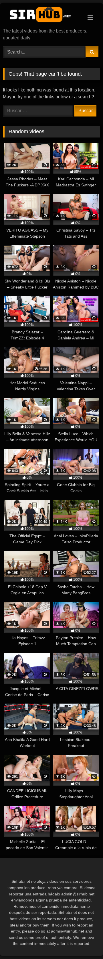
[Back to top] (85, 941)
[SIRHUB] (42, 16)
